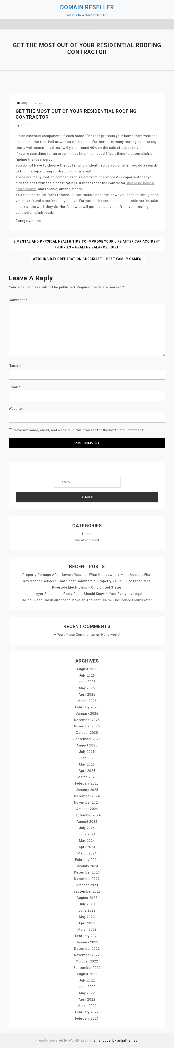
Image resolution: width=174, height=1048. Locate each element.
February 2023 (87, 936)
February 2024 (87, 859)
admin (26, 125)
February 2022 (87, 1012)
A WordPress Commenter (74, 634)
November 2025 (87, 726)
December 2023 (87, 872)
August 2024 (87, 821)
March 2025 (87, 777)
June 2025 (87, 758)
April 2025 (87, 771)
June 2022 (87, 987)
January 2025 (87, 790)
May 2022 (87, 993)
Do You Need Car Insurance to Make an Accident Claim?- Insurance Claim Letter (87, 600)
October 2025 (87, 732)
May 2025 (87, 764)
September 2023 (87, 891)
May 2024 (87, 840)
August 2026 (87, 669)
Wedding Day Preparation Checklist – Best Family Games (87, 259)
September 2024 (87, 815)
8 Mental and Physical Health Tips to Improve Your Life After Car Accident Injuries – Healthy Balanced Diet (87, 244)
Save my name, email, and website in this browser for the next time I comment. (79, 430)
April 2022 (87, 999)
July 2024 (87, 828)
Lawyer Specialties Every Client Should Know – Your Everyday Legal (87, 594)
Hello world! (110, 634)
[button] (86, 25)
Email (15, 387)
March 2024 (87, 853)
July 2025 (87, 751)
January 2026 (87, 713)
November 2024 (87, 802)
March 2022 (87, 1006)
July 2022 (87, 980)
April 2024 (87, 847)
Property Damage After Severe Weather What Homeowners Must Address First (87, 575)
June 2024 (87, 834)
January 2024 (87, 866)
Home (36, 221)
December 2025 (87, 720)
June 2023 (87, 910)
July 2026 (87, 675)
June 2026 (87, 682)
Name (15, 365)
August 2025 (87, 745)
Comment (18, 300)
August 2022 (87, 974)
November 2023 (87, 879)
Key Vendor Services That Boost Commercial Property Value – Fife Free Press (87, 581)
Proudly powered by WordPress (61, 1040)
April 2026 (87, 694)
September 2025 (87, 739)
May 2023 (87, 917)
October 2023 (87, 885)
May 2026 (87, 688)
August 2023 (87, 898)
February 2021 (87, 1018)
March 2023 (87, 929)
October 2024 (87, 809)
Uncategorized (87, 540)
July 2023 (87, 904)
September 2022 (87, 967)
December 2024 (87, 796)
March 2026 (87, 701)
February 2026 (87, 707)
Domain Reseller (87, 7)
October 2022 (87, 961)
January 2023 (87, 942)
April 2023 (87, 923)
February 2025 (87, 783)
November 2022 (87, 955)
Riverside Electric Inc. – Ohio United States (87, 587)
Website (15, 408)
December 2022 (87, 948)
